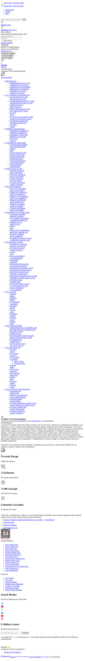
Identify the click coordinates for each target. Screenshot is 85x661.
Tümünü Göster (19, 363)
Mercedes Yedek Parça (13, 555)
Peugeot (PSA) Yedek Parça (15, 559)
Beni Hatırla (8, 41)
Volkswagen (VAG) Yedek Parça (16, 566)
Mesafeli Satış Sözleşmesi (14, 584)
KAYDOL (25, 633)
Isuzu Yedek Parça (11, 570)
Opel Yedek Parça (11, 557)
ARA (24, 20)
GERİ (18, 421)
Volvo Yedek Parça (12, 568)
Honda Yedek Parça (12, 551)
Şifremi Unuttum (7, 43)
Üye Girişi (9, 580)
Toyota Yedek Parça (12, 564)
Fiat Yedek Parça (11, 549)
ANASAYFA (36, 421)
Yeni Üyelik (9, 578)
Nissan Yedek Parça (12, 562)
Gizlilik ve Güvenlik (12, 586)
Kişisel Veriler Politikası (13, 590)
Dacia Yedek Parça (11, 547)
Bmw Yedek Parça (11, 545)
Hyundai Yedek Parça (12, 553)
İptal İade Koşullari (12, 588)
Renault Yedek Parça (12, 560)
